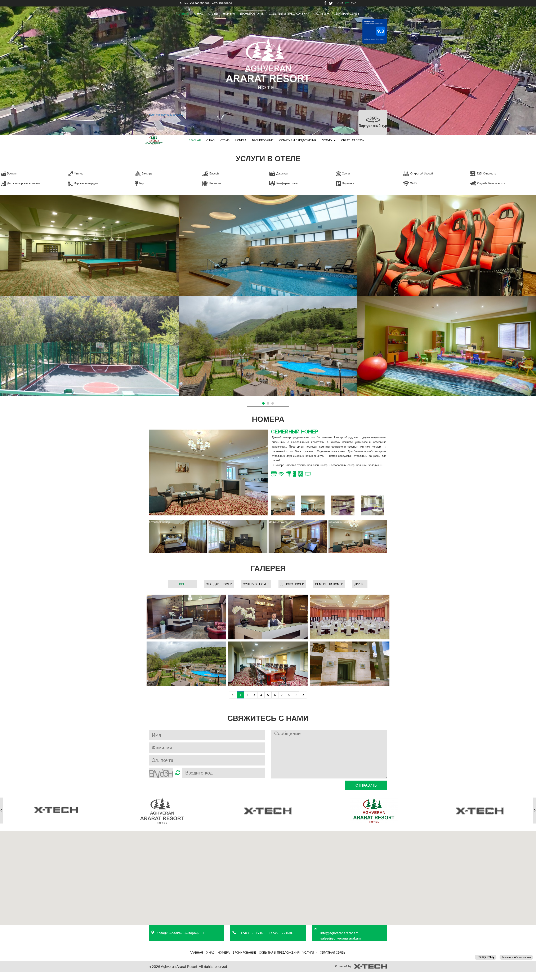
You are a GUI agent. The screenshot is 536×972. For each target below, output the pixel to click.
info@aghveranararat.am (339, 933)
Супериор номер (256, 584)
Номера (229, 13)
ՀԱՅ (340, 3)
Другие (359, 584)
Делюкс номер (292, 584)
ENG (353, 3)
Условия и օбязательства (516, 957)
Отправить (366, 785)
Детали (89, 253)
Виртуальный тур (373, 125)
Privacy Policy (485, 957)
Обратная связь (346, 13)
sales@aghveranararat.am (340, 938)
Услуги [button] (327, 140)
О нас (198, 13)
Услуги (320, 13)
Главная (182, 13)
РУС (347, 3)
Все (182, 584)
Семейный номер (329, 584)
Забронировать (290, 485)
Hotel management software (166, 114)
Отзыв (213, 13)
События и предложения (289, 13)
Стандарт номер (219, 584)
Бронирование (252, 13)
